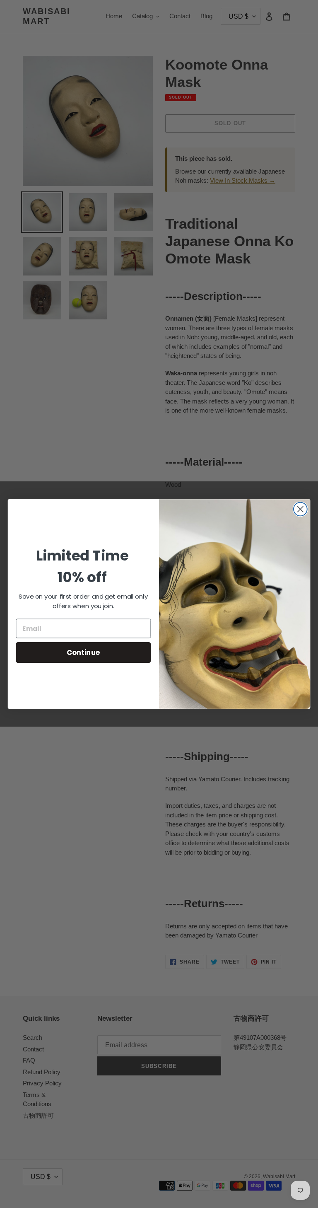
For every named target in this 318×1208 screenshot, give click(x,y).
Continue (83, 652)
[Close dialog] (300, 509)
